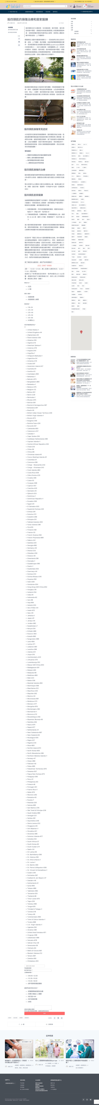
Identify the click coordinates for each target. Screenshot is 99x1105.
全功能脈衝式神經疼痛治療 (83, 96)
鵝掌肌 (16, 1067)
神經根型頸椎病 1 (75, 268)
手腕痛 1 (73, 234)
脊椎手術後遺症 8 (82, 158)
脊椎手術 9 (74, 156)
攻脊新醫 (83, 31)
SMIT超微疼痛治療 (81, 49)
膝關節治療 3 (74, 196)
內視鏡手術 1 (74, 265)
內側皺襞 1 (74, 294)
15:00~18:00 (32, 981)
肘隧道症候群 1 (83, 277)
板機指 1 (79, 228)
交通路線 (22, 1085)
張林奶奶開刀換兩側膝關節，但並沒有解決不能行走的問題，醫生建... (84, 389)
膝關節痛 (22, 1065)
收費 (81, 27)
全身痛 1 (86, 283)
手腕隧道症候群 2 (75, 202)
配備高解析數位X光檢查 (82, 69)
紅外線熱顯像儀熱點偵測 (83, 75)
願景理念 (53, 1085)
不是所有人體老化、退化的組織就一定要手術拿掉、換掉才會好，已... (84, 369)
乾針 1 (80, 222)
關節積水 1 (74, 300)
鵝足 (21, 1067)
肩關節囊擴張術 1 (85, 216)
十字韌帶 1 (86, 291)
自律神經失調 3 (75, 187)
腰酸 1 (78, 306)
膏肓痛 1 (78, 271)
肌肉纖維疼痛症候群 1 (76, 309)
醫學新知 (55, 11)
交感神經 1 (74, 254)
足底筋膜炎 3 (83, 182)
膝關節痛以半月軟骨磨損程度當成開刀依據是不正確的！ (84, 393)
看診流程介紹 (13, 11)
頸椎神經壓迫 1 (74, 297)
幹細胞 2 (73, 210)
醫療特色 (73, 39)
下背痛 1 (73, 257)
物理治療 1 (85, 251)
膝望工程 (12, 23)
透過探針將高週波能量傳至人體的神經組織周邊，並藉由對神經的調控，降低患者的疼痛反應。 (84, 99)
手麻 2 (73, 213)
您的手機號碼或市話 (30, 324)
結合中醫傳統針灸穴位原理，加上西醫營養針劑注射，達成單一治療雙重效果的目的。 (84, 119)
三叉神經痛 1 (74, 222)
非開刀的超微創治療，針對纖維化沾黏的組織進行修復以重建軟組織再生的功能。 (84, 92)
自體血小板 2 (74, 205)
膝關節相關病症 (29, 11)
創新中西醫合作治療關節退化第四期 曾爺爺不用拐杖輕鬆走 (84, 379)
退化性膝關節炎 (79, 1067)
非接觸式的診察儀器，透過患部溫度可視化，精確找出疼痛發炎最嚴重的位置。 (84, 78)
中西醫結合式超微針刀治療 (83, 102)
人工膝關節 (48, 1063)
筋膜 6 (73, 167)
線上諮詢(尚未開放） (25, 1089)
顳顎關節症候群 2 (75, 199)
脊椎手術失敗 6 (84, 164)
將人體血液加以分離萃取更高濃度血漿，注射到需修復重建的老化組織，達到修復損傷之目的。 (84, 112)
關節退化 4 (79, 176)
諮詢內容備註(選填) (29, 1009)
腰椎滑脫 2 (79, 210)
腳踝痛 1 (85, 222)
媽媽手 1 (84, 228)
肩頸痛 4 (80, 179)
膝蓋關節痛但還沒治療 (35, 991)
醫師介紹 (53, 1083)
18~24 (30, 307)
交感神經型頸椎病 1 (82, 254)
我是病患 (31, 297)
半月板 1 (81, 288)
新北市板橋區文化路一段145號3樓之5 (83, 1)
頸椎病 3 (80, 190)
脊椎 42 (79, 144)
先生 (29, 286)
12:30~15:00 (32, 978)
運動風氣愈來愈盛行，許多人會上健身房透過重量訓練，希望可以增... (84, 375)
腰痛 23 (81, 150)
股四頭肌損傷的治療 (13, 29)
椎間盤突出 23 (74, 150)
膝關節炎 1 (74, 303)
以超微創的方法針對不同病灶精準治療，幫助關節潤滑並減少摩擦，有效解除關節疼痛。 (84, 133)
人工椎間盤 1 (74, 245)
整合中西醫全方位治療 (77, 86)
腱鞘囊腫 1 (84, 225)
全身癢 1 (73, 285)
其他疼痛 (48, 11)
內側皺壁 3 (81, 193)
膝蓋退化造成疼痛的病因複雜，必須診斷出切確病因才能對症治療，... (84, 363)
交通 (81, 21)
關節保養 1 (87, 259)
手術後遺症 (48, 1066)
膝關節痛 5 (74, 173)
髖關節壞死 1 (87, 234)
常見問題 (73, 18)
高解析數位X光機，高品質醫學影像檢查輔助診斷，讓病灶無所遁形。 (84, 71)
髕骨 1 (73, 274)
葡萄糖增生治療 (80, 123)
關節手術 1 (86, 231)
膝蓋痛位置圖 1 (81, 239)
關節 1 (78, 219)
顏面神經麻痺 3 (80, 184)
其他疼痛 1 (79, 257)
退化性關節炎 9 (86, 156)
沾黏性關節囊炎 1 (84, 213)
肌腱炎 (10, 1017)
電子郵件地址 (28, 970)
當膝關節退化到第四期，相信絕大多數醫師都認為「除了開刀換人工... (84, 382)
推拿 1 (89, 248)
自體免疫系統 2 (83, 208)
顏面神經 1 (79, 231)
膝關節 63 (74, 144)
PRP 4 (73, 176)
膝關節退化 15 (74, 153)
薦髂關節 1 (79, 291)
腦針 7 (73, 164)
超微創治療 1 (74, 242)
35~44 (30, 312)
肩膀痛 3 (73, 184)
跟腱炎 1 (73, 236)
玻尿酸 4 (85, 173)
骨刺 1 (83, 219)
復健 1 (79, 251)
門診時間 (22, 1083)
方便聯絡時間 (28, 972)
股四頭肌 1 (88, 288)
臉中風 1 (85, 257)
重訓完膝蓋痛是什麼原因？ (83, 373)
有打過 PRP (32, 996)
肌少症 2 (82, 202)
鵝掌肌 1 (73, 306)
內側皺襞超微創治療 (81, 89)
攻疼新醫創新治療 (81, 42)
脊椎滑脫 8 (74, 161)
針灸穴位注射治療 (81, 116)
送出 (44, 1013)
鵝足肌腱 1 (85, 303)
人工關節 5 (84, 167)
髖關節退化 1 (79, 234)
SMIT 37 (85, 144)
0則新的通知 (90, 6)
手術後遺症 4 (85, 176)
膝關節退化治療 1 (75, 262)
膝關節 (21, 1017)
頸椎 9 (79, 156)
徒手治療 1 (74, 251)
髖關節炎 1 (85, 300)
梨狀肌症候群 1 (74, 288)
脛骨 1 (73, 216)
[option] (46, 330)
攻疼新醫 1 (80, 294)
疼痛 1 (78, 285)
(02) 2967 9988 (12, 1)
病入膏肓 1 (84, 271)
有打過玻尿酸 (32, 999)
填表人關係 (27, 293)
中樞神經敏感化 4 (75, 182)
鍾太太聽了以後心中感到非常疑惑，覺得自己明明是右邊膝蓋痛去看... (84, 396)
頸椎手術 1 (81, 242)
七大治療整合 (54, 1089)
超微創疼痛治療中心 (87, 11)
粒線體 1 (80, 259)
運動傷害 (27, 1017)
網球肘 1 (73, 219)
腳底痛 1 (78, 216)
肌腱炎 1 (73, 291)
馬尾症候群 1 (74, 259)
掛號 (81, 25)
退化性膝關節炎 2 (82, 205)
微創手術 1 (81, 265)
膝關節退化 (29, 1065)
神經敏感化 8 (74, 158)
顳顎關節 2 (87, 196)
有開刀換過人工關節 (35, 994)
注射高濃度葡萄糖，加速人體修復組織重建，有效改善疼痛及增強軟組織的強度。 (84, 126)
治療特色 (53, 1087)
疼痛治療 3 (86, 190)
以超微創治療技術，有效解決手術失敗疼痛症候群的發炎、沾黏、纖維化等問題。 (84, 65)
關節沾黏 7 (87, 161)
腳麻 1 (73, 311)
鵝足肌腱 (25, 1067)
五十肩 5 (78, 167)
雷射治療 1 (88, 245)
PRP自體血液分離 (81, 109)
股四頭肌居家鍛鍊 (12, 32)
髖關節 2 (80, 196)
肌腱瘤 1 (73, 228)
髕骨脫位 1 (85, 274)
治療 (81, 29)
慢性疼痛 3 (74, 190)
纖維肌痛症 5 (81, 170)
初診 (81, 23)
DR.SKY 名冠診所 (22, 1099)
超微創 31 (73, 147)
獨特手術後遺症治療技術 (83, 62)
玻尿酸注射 (79, 130)
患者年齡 (27, 304)
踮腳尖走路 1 (81, 280)
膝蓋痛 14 (81, 153)
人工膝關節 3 (74, 193)
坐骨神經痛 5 (74, 170)
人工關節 (55, 1063)
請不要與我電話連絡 (35, 983)
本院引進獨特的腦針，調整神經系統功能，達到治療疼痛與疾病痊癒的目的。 (84, 58)
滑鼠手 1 (88, 219)
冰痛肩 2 (82, 199)
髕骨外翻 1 (78, 274)
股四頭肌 (15, 1017)
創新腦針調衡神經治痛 (82, 55)
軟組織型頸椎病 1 (84, 268)
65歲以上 (31, 320)
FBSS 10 (87, 153)
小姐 (29, 289)
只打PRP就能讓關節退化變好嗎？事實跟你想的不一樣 (83, 360)
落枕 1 (73, 271)
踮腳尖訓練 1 (74, 280)
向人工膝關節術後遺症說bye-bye (46, 1060)
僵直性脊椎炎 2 (75, 208)
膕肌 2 (85, 210)
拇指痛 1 (73, 231)
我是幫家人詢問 (33, 299)
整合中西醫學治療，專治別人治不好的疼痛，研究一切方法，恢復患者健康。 (84, 45)
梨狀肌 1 (80, 283)
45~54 (30, 315)
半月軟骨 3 (82, 187)
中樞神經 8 (80, 161)
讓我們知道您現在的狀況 (31, 988)
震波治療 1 (74, 248)
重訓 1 (79, 248)
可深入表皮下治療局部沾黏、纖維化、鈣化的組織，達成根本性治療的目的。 (84, 106)
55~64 (30, 318)
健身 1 (84, 248)
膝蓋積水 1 (82, 297)
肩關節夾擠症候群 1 (75, 225)
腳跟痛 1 (86, 236)
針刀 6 (77, 164)
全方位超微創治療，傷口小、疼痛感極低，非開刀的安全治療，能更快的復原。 (84, 52)
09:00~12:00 (33, 976)
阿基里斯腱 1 (79, 236)
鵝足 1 (79, 303)
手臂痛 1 (84, 309)
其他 (29, 1002)
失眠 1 (83, 285)
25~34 (30, 310)
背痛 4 (79, 173)
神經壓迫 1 (74, 239)
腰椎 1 (79, 300)
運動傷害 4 (74, 179)
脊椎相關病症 (39, 11)
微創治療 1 (83, 262)
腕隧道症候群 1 (74, 277)
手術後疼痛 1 (74, 283)
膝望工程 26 (80, 147)
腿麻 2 (77, 213)
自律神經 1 (81, 245)
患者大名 (27, 283)
